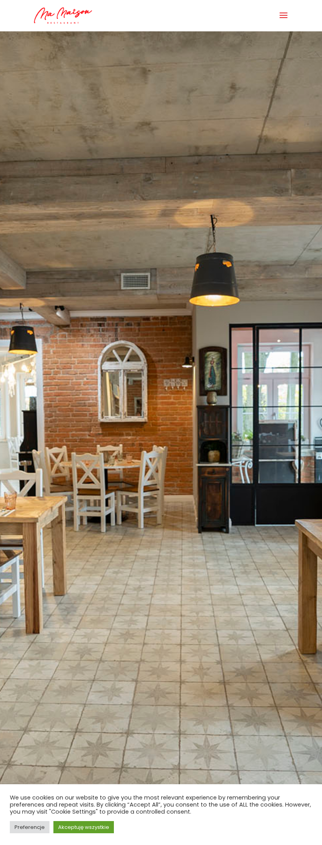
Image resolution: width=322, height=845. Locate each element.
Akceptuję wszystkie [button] (83, 827)
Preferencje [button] (30, 827)
